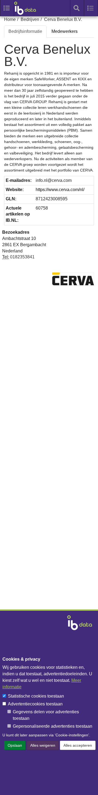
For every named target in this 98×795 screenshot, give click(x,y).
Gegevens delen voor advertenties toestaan (46, 715)
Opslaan (15, 745)
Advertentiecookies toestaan (35, 704)
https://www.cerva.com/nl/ (60, 189)
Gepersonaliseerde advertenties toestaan (52, 726)
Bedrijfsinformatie (25, 31)
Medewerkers (64, 31)
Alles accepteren (77, 745)
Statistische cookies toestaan (36, 696)
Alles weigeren (42, 745)
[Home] (27, 8)
